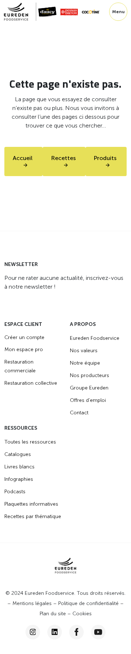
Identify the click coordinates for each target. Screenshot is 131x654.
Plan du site (53, 614)
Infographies (18, 479)
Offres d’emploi (88, 400)
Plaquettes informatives (31, 504)
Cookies (82, 614)
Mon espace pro (23, 349)
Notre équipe (85, 363)
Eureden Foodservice (94, 338)
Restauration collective (30, 383)
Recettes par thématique (32, 516)
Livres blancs (19, 467)
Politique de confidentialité (88, 603)
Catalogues (17, 454)
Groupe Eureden (89, 388)
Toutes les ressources (30, 442)
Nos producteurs (89, 375)
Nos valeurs (84, 350)
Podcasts (14, 491)
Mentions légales (32, 603)
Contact (79, 413)
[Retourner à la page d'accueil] (20, 12)
